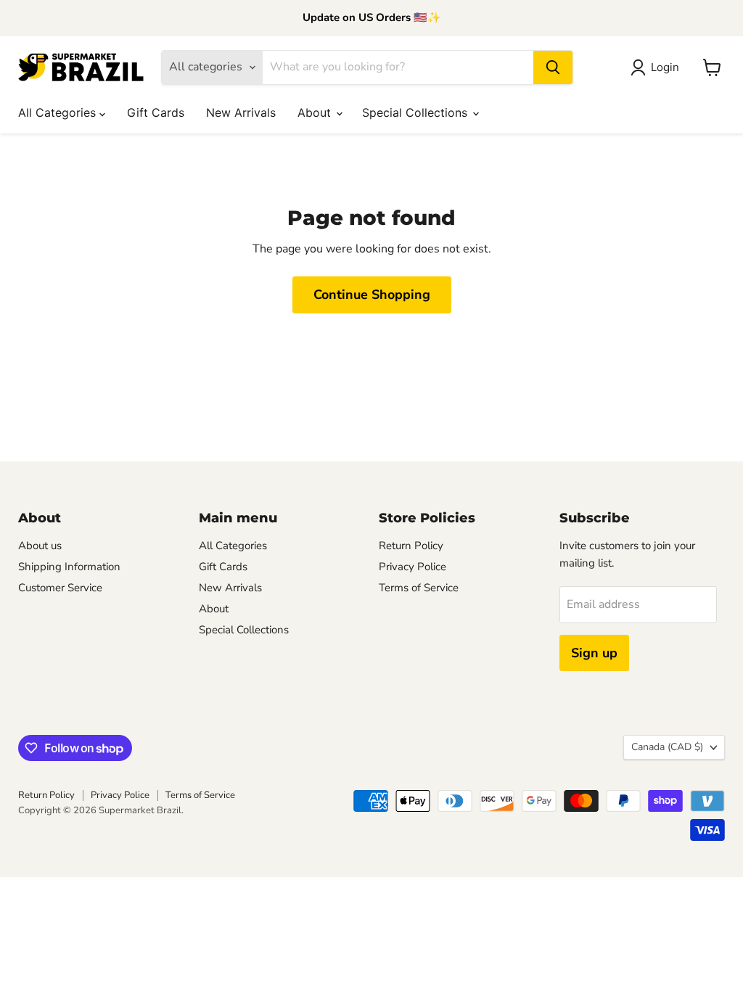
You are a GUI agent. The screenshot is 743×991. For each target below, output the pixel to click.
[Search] (552, 67)
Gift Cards (155, 112)
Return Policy (411, 545)
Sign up (594, 653)
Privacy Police (412, 566)
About (315, 112)
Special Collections (416, 112)
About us (40, 545)
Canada (667, 747)
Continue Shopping (371, 294)
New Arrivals (241, 112)
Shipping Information (69, 566)
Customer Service (60, 587)
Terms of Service (419, 587)
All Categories (58, 112)
